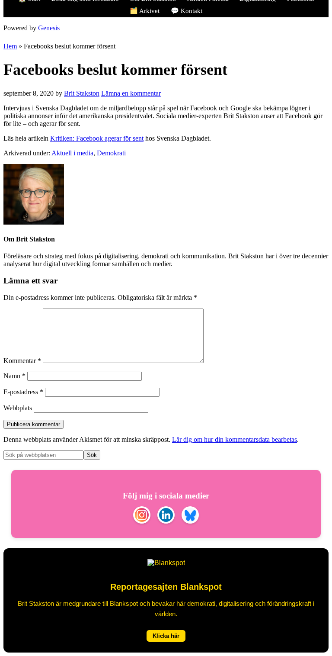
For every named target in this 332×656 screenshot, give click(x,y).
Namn (14, 375)
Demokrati (111, 153)
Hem (10, 46)
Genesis (49, 28)
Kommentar (22, 360)
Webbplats (17, 408)
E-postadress (23, 392)
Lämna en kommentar (131, 93)
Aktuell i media (72, 153)
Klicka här (166, 636)
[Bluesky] (190, 515)
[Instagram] (141, 515)
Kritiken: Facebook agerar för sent (97, 138)
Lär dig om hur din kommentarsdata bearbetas (234, 439)
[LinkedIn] (166, 515)
